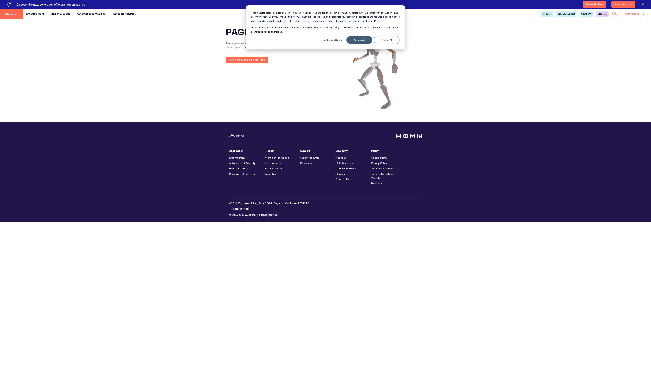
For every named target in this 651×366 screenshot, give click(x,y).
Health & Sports (60, 14)
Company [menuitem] (342, 151)
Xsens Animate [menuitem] (273, 169)
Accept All (359, 39)
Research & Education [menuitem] (242, 174)
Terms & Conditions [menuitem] (382, 169)
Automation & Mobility (91, 14)
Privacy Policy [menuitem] (379, 163)
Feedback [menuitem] (376, 183)
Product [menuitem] (269, 151)
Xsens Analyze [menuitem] (273, 163)
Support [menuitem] (305, 151)
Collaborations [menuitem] (344, 163)
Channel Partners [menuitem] (346, 169)
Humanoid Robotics (124, 14)
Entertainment (35, 14)
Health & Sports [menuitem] (238, 169)
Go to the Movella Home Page (247, 60)
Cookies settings (332, 39)
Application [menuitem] (236, 151)
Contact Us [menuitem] (342, 179)
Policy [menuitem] (375, 151)
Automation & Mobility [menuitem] (242, 163)
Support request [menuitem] (309, 158)
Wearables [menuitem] (271, 174)
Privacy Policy (373, 20)
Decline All (386, 39)
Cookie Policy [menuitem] (379, 158)
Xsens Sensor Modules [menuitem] (278, 158)
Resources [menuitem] (306, 163)
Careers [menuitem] (340, 174)
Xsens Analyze (594, 4)
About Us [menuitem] (341, 158)
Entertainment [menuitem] (237, 158)
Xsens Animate (623, 4)
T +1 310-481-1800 (239, 209)
